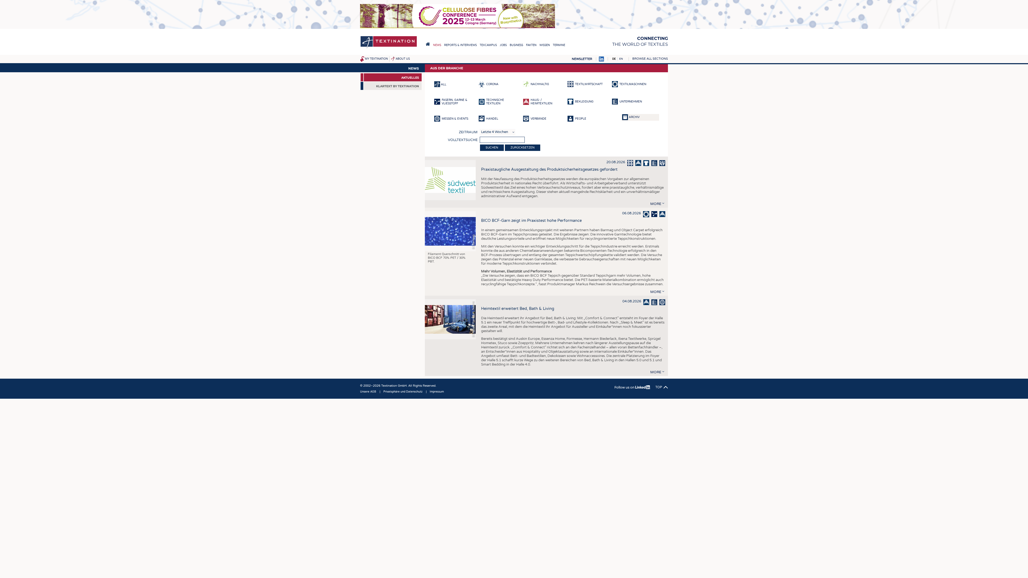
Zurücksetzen (523, 147)
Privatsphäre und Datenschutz (402, 391)
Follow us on (624, 387)
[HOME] (427, 44)
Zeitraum (468, 132)
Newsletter (582, 59)
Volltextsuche (463, 140)
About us (403, 58)
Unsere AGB (368, 391)
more (655, 204)
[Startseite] (388, 48)
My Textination (376, 58)
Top (658, 387)
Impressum (437, 391)
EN (621, 58)
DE (614, 58)
